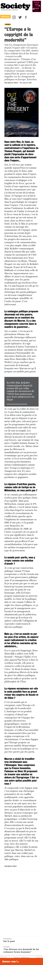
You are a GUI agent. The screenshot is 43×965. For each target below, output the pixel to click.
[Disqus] (21, 903)
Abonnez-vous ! (10, 961)
